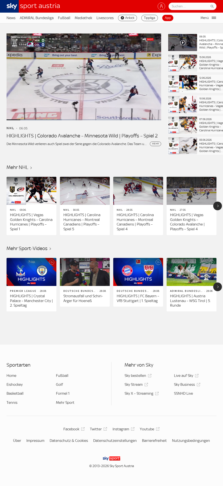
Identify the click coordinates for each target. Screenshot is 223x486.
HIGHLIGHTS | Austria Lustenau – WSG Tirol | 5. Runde (190, 300)
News (11, 18)
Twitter (96, 429)
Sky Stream (134, 384)
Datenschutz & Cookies (69, 440)
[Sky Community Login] (161, 6)
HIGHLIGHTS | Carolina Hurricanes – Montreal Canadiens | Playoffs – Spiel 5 (81, 222)
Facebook (71, 429)
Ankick (129, 18)
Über (17, 440)
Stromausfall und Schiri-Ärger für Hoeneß (83, 298)
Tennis (12, 402)
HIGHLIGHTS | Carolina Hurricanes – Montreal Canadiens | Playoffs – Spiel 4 (135, 222)
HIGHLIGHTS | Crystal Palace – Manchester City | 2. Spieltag (31, 300)
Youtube (147, 429)
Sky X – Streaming (139, 393)
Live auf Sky (183, 375)
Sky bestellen (135, 375)
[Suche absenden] (212, 6)
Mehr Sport (65, 402)
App (168, 18)
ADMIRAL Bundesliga (37, 18)
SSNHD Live (183, 393)
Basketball (15, 393)
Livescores (105, 18)
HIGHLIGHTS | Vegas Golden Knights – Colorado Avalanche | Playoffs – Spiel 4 (187, 222)
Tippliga (149, 18)
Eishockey (15, 384)
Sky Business (184, 384)
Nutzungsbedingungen (191, 440)
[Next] (217, 206)
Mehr (155, 143)
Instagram (121, 429)
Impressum (35, 440)
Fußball (64, 18)
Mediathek (83, 18)
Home (11, 375)
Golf (59, 384)
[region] (111, 206)
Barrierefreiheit (154, 440)
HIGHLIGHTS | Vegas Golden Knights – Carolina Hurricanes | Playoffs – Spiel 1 (31, 222)
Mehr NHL (17, 167)
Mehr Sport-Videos (27, 248)
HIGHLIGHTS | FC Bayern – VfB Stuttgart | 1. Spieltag (138, 298)
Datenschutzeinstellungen (115, 440)
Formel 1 (62, 393)
